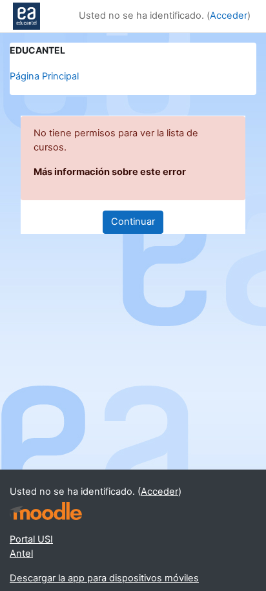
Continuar (133, 221)
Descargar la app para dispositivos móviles (104, 578)
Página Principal (44, 76)
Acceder (228, 15)
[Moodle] (46, 511)
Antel (21, 553)
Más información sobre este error (110, 172)
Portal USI (31, 539)
